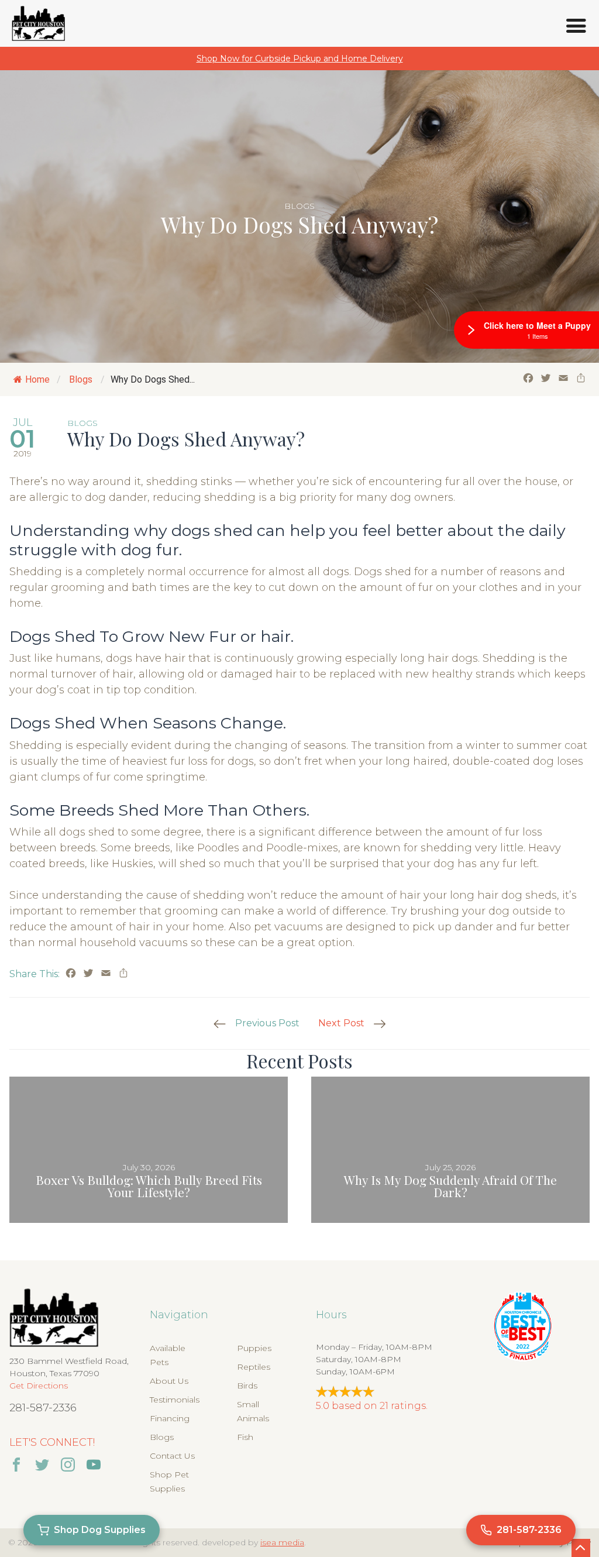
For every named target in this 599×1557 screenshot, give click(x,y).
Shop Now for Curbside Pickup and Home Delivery (300, 58)
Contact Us (172, 1456)
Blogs (299, 206)
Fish (245, 1437)
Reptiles (253, 1367)
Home (37, 379)
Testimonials (174, 1399)
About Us (169, 1381)
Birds (247, 1385)
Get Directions (38, 1385)
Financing (170, 1418)
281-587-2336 (43, 1407)
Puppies (254, 1348)
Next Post (341, 1023)
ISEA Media (282, 1542)
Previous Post (267, 1023)
